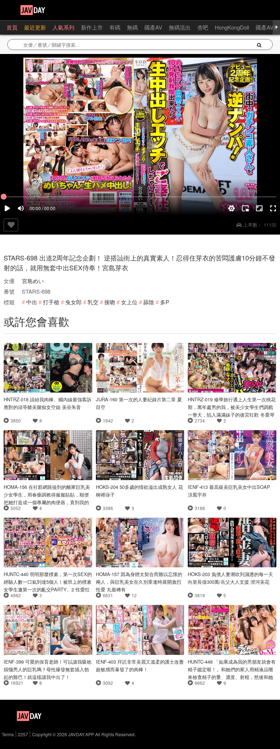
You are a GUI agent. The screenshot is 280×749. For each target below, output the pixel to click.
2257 (23, 734)
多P (164, 302)
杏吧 (202, 27)
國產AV (153, 27)
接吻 (109, 302)
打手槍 (51, 302)
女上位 (129, 302)
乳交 (93, 302)
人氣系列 (63, 27)
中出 (31, 302)
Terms (8, 734)
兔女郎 (73, 302)
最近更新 (35, 27)
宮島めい (33, 281)
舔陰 (148, 302)
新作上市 (92, 27)
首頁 (12, 27)
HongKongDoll (232, 27)
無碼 (132, 27)
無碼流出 (180, 27)
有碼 (114, 27)
